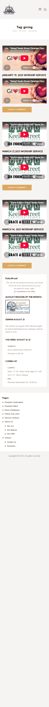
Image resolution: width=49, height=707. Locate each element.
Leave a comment (17, 109)
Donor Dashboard (12, 410)
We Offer (11, 434)
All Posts (22, 31)
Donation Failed (11, 406)
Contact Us (11, 442)
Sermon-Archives (12, 418)
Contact (8, 437)
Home (14, 31)
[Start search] (45, 9)
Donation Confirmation (14, 402)
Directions (11, 446)
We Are (10, 426)
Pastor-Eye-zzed (12, 414)
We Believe (12, 430)
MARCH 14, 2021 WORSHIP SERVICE (23, 229)
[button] (40, 9)
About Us (9, 421)
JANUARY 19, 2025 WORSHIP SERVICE (24, 75)
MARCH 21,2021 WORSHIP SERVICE (22, 151)
